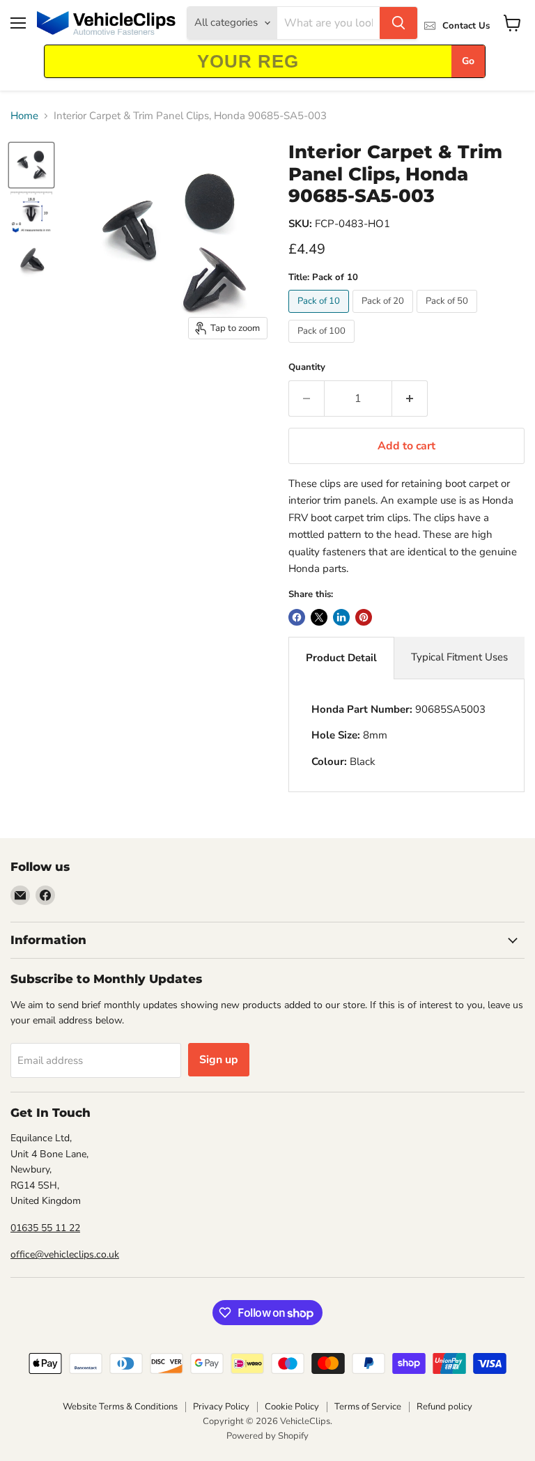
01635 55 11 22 (45, 1228)
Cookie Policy (292, 1406)
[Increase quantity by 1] (410, 398)
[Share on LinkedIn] (341, 617)
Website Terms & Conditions (120, 1406)
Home (24, 116)
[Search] (398, 23)
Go (468, 61)
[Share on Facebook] (296, 617)
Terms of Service (367, 1406)
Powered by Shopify (267, 1436)
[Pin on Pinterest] (363, 617)
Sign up (218, 1059)
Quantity (306, 367)
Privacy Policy (221, 1406)
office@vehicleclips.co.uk (64, 1254)
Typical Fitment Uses (459, 657)
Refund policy (444, 1406)
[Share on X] (319, 617)
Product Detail (341, 658)
